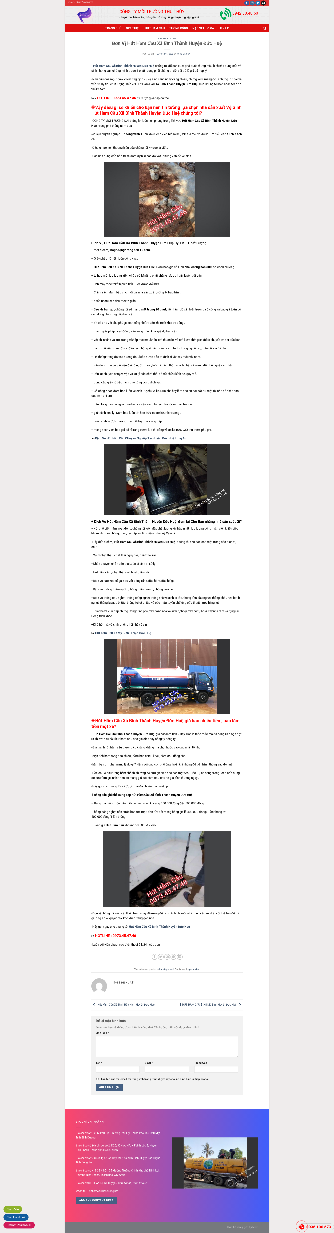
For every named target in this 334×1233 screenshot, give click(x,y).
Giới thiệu (133, 28)
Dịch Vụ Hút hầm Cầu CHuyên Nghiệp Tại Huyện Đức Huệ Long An (140, 438)
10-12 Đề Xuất (184, 54)
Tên (99, 1063)
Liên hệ (223, 28)
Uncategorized (167, 38)
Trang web (200, 1063)
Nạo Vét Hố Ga (203, 28)
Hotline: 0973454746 (19, 1225)
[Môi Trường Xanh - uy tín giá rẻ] (88, 15)
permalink (194, 969)
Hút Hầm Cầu (155, 28)
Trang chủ (113, 28)
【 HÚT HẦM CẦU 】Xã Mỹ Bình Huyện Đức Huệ (208, 1004)
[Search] (264, 28)
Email (149, 1063)
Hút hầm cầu (101, 572)
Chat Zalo (13, 1209)
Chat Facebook (16, 1217)
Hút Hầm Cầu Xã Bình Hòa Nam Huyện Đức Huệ (125, 1004)
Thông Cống (178, 28)
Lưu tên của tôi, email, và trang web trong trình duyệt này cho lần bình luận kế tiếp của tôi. (155, 1079)
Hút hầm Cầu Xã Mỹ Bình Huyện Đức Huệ (122, 633)
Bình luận (102, 1032)
